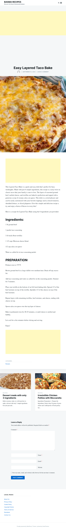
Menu (61, 3)
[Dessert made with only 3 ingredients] (15, 381)
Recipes (8, 364)
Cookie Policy (8, 504)
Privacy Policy (8, 502)
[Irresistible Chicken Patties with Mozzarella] (50, 381)
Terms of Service (9, 509)
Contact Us (7, 515)
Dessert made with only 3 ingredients (14, 396)
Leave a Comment (43, 71)
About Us (6, 499)
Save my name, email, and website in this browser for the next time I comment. (33, 473)
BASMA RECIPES (12, 2)
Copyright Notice (9, 507)
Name (40, 455)
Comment (14, 429)
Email (40, 461)
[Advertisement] (33, 23)
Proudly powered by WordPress (24, 526)
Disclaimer (7, 512)
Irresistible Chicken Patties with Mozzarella (49, 396)
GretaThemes (45, 526)
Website (40, 467)
